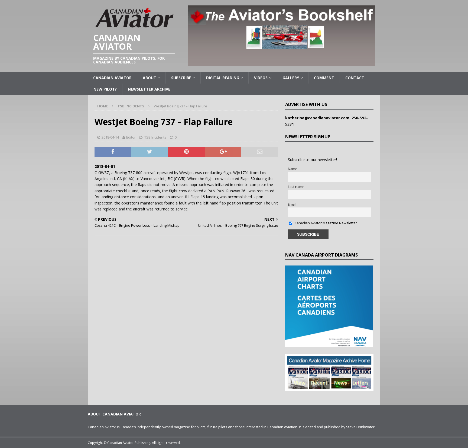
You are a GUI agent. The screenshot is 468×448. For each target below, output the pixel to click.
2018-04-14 (110, 137)
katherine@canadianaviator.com (318, 117)
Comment (324, 77)
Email (292, 204)
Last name (296, 186)
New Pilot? (105, 89)
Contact (354, 77)
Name (292, 169)
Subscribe (181, 77)
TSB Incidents (155, 137)
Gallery (290, 77)
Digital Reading (222, 77)
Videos (261, 77)
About (149, 77)
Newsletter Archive (149, 89)
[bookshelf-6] (281, 62)
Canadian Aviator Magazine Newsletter (325, 223)
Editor (131, 137)
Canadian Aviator (112, 77)
